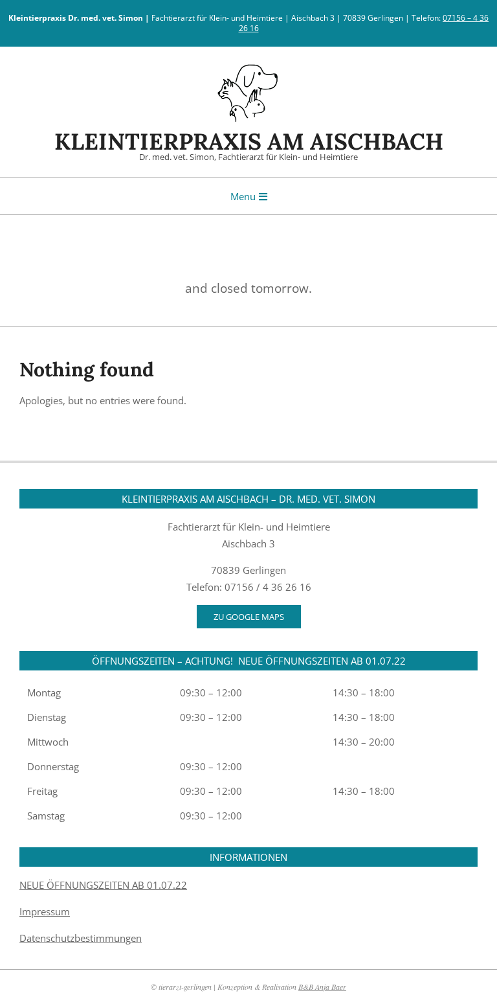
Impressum (44, 911)
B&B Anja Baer (322, 986)
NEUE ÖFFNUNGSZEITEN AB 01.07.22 (103, 884)
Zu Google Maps (249, 617)
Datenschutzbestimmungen (80, 938)
